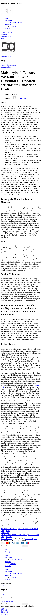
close (2, 585)
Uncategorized (12, 65)
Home (3, 65)
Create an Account (7, 602)
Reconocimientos (16, 22)
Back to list (5, 533)
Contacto (13, 27)
